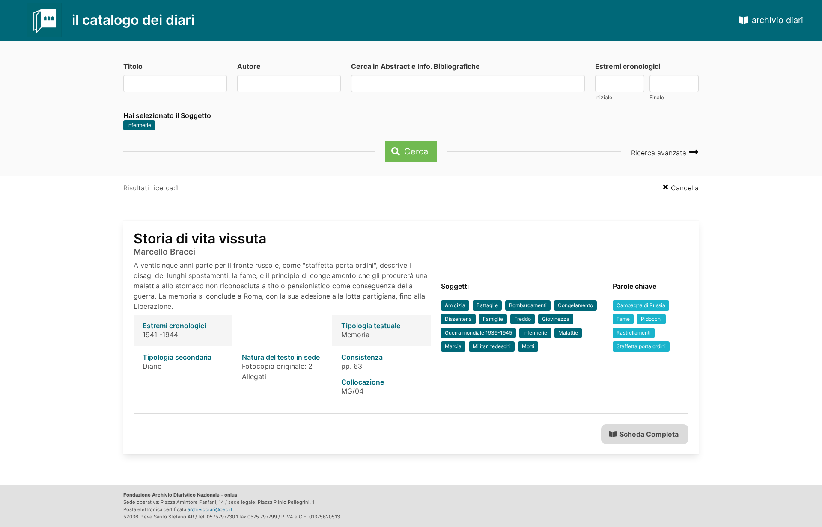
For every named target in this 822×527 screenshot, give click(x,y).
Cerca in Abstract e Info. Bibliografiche (415, 66)
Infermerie (139, 125)
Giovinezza (555, 319)
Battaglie (487, 305)
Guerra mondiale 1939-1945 (478, 332)
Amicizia (455, 305)
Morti (528, 346)
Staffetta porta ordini (641, 346)
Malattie (568, 332)
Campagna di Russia (640, 305)
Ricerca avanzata (659, 152)
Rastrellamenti (633, 332)
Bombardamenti (528, 305)
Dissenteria (458, 319)
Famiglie (493, 319)
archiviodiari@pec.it (210, 509)
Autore (249, 66)
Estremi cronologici (627, 66)
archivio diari (777, 20)
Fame (623, 319)
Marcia (453, 346)
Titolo (133, 66)
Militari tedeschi (492, 346)
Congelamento (575, 305)
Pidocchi (651, 319)
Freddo (522, 319)
